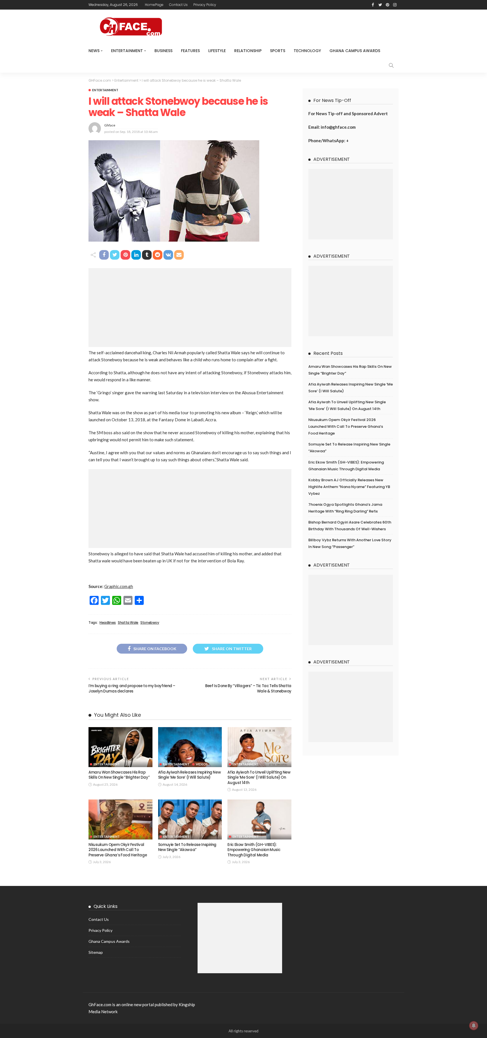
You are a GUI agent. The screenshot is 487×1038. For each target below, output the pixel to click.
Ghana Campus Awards (354, 51)
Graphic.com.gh (118, 586)
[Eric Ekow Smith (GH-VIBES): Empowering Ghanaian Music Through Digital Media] (259, 819)
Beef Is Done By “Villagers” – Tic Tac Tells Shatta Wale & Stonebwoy (248, 688)
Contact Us (178, 4)
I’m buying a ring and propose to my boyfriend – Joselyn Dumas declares (131, 688)
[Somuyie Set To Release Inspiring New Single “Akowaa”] (190, 819)
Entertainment (127, 51)
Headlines (107, 622)
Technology (307, 51)
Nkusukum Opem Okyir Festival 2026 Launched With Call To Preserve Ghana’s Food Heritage (117, 850)
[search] (391, 65)
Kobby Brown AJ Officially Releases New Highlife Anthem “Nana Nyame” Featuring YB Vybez (349, 486)
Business (163, 51)
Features (190, 51)
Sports (277, 51)
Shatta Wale (128, 622)
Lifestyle (217, 51)
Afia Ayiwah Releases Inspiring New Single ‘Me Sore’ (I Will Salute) (189, 775)
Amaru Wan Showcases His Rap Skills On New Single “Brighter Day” (119, 775)
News (93, 51)
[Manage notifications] (473, 1025)
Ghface (109, 125)
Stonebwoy (149, 622)
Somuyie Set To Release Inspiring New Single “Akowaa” (187, 847)
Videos (202, 764)
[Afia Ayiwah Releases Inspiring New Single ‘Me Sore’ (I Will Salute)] (190, 747)
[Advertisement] (189, 307)
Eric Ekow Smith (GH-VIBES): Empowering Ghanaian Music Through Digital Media (253, 850)
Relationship (248, 51)
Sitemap (95, 952)
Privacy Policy (204, 4)
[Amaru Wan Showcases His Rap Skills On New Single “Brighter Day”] (120, 747)
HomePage (154, 4)
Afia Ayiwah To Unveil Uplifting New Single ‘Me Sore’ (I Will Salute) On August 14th (258, 777)
